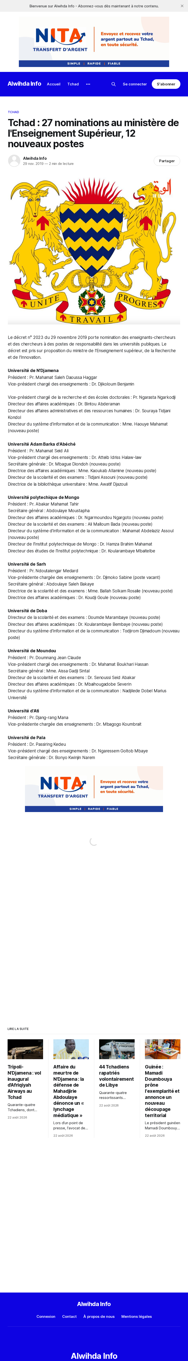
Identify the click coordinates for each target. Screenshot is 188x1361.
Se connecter (135, 84)
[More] (88, 84)
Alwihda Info (24, 83)
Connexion (45, 1316)
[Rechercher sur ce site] (114, 84)
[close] (182, 6)
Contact (69, 1316)
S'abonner (166, 84)
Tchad (73, 84)
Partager (167, 161)
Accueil (53, 84)
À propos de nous (99, 1316)
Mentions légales (136, 1316)
